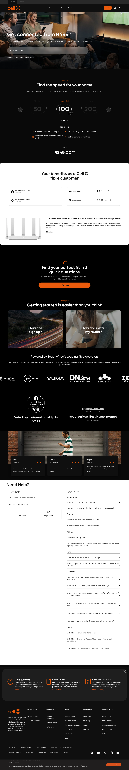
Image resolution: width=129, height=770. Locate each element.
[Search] (115, 8)
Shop (62, 8)
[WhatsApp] (92, 753)
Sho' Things (50, 727)
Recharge (87, 716)
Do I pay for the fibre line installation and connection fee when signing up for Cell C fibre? (93, 544)
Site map (65, 752)
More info (49, 232)
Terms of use (29, 752)
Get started (52, 8)
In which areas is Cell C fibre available (83, 526)
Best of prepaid (70, 716)
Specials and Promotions (50, 717)
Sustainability (54, 747)
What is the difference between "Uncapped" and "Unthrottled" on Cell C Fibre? (93, 594)
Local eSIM (68, 730)
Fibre (66, 738)
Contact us (56, 690)
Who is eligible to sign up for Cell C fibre (83, 520)
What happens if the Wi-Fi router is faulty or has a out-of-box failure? (93, 564)
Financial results (26, 747)
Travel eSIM (68, 734)
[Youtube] (98, 753)
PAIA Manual (54, 752)
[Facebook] (118, 753)
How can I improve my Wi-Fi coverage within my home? (90, 621)
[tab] (93, 502)
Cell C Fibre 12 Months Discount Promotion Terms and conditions (89, 640)
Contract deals (70, 721)
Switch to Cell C (32, 710)
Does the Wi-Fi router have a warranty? (83, 557)
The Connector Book (72, 725)
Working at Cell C (68, 747)
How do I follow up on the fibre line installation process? (90, 508)
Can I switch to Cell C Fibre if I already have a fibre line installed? (90, 578)
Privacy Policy (42, 752)
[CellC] (14, 8)
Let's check (64, 285)
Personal (12, 2)
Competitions (107, 730)
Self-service (87, 710)
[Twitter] (105, 753)
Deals (66, 710)
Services (71, 8)
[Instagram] (111, 753)
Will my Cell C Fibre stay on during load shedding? (88, 585)
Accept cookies (114, 765)
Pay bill (86, 730)
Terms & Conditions (15, 752)
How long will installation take (22, 498)
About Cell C (13, 747)
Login (108, 8)
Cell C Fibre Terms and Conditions (81, 633)
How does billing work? (76, 537)
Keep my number (33, 721)
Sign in (31, 57)
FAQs (17, 690)
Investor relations (41, 747)
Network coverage (109, 725)
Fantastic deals (51, 723)
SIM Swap (86, 721)
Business (22, 2)
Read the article (93, 420)
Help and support (108, 710)
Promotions (50, 710)
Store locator (97, 690)
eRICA (85, 725)
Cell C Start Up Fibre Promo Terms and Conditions (88, 649)
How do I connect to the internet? (81, 502)
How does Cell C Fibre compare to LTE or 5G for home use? (92, 613)
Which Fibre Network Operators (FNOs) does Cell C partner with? (91, 604)
